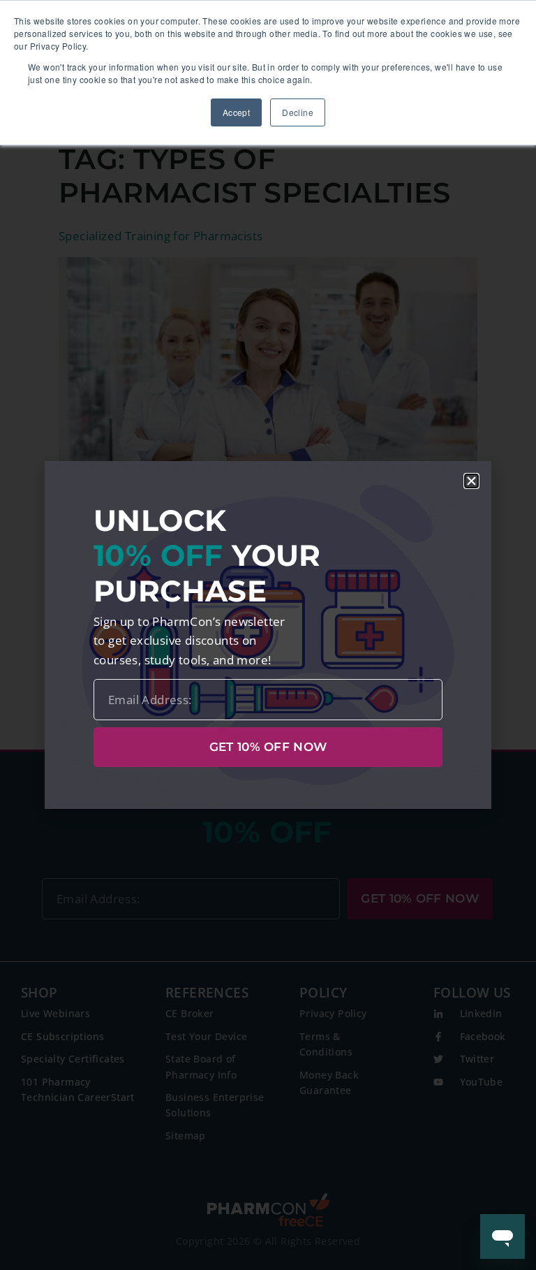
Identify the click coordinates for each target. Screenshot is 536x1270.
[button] (471, 481)
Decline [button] (297, 112)
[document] (268, 635)
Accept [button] (236, 112)
